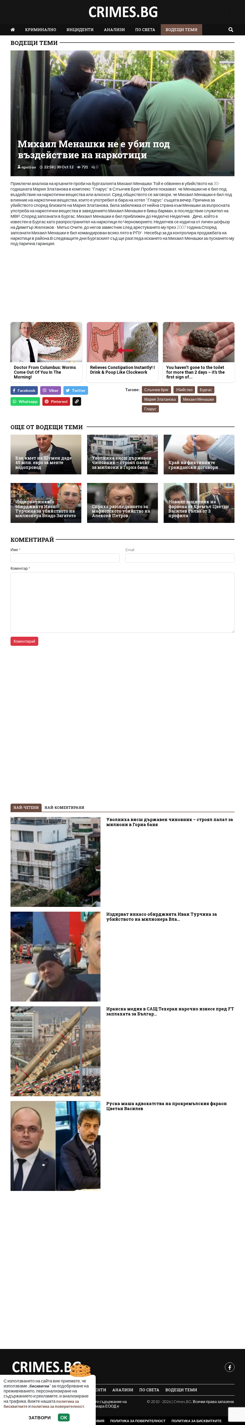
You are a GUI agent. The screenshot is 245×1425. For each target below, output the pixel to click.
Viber (54, 390)
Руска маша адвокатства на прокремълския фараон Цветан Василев (166, 1106)
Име (16, 550)
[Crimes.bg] (46, 1367)
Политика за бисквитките (197, 1421)
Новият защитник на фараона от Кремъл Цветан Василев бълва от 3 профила (198, 508)
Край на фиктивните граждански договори (193, 465)
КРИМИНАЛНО (40, 29)
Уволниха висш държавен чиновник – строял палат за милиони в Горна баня (121, 463)
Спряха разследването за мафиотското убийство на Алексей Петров (121, 511)
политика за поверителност (57, 1406)
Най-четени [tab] (26, 807)
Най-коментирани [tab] (64, 807)
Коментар (20, 568)
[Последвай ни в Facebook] (229, 12)
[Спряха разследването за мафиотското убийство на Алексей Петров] (122, 503)
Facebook (26, 390)
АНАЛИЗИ (114, 29)
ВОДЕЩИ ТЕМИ (181, 29)
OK (63, 1417)
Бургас (206, 389)
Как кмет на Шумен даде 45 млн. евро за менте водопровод (43, 463)
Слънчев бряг (156, 389)
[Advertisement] (65, 284)
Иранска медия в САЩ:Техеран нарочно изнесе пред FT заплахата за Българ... (170, 1011)
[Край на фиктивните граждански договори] (199, 454)
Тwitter (79, 390)
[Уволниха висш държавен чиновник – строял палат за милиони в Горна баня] (122, 454)
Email (129, 550)
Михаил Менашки (198, 399)
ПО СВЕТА (145, 29)
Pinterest (59, 401)
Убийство (184, 389)
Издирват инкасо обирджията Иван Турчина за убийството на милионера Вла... (161, 916)
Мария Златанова (160, 399)
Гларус (150, 408)
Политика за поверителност (138, 1421)
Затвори (39, 1417)
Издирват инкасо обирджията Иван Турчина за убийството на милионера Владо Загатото (45, 508)
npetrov (29, 167)
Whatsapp (28, 401)
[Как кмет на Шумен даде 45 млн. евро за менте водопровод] (46, 454)
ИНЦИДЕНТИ (80, 29)
